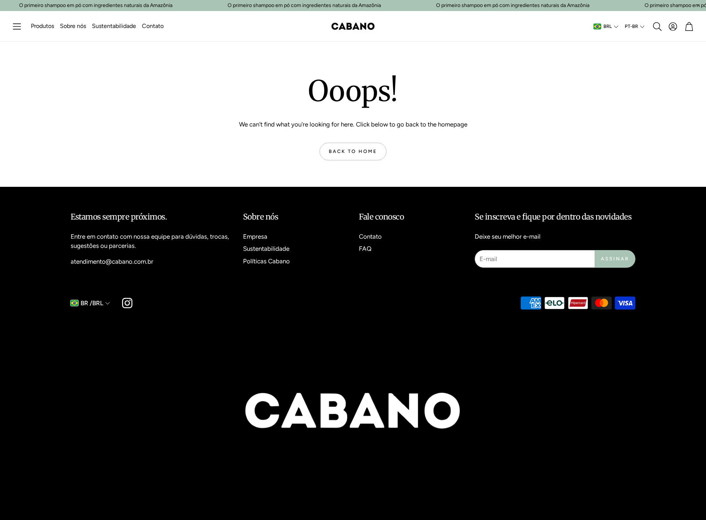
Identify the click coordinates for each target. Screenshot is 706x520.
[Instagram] (127, 303)
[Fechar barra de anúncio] (698, 5)
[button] (17, 26)
